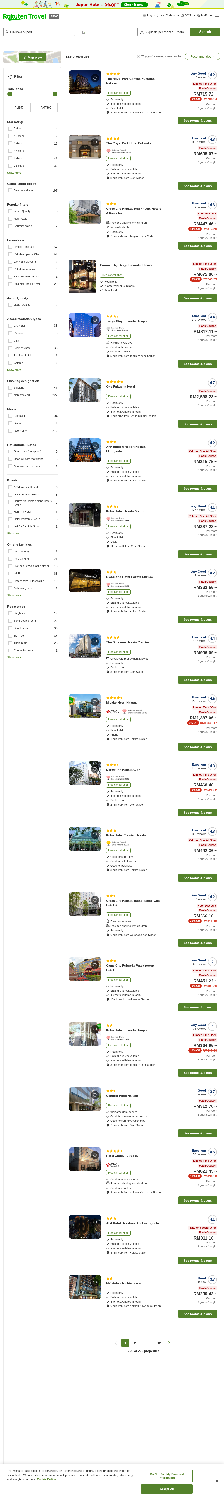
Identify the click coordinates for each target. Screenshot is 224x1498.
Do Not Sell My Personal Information (167, 1476)
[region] (112, 1481)
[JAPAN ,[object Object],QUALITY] (114, 711)
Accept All (167, 1489)
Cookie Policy (46, 1479)
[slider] (9, 94)
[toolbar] (106, 32)
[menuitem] (162, 15)
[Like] (95, 78)
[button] (25, 16)
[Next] (98, 82)
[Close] (217, 1481)
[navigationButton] (116, 1343)
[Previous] (72, 82)
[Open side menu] (217, 16)
